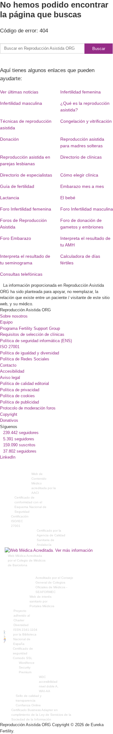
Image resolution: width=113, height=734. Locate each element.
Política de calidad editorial (24, 383)
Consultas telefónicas (21, 274)
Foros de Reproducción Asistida (23, 223)
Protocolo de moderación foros (28, 408)
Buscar (98, 48)
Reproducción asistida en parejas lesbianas (25, 160)
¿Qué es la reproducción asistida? (85, 106)
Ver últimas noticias (19, 91)
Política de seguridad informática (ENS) (36, 340)
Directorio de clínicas (81, 157)
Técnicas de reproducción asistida (25, 124)
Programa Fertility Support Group (30, 328)
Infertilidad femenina (80, 91)
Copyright (8, 414)
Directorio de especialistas (26, 175)
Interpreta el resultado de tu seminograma (25, 259)
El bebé (67, 197)
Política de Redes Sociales (24, 359)
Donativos (9, 420)
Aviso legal (10, 377)
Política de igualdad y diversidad (29, 353)
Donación (9, 139)
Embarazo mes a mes (82, 186)
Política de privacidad (19, 389)
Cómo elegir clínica (79, 175)
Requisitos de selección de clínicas (32, 334)
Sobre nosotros (14, 316)
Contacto (8, 365)
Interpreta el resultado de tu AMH (85, 241)
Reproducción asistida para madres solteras (82, 142)
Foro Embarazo (15, 238)
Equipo (6, 322)
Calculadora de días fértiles (80, 259)
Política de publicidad (19, 402)
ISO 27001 (9, 346)
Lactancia (9, 197)
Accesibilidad (12, 371)
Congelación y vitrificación (86, 121)
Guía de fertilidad (17, 186)
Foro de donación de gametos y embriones (81, 223)
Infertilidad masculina (21, 103)
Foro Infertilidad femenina (25, 209)
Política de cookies (17, 395)
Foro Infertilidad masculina (86, 209)
